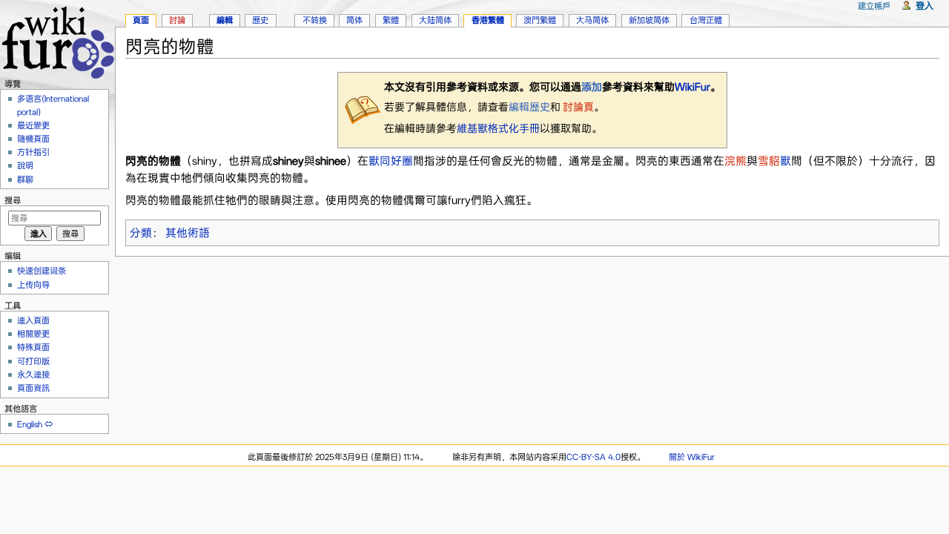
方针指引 (33, 152)
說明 (25, 165)
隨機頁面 (33, 139)
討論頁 (577, 107)
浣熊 (735, 161)
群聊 (25, 179)
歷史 (260, 20)
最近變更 (33, 125)
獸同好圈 (390, 161)
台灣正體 (706, 20)
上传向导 (33, 285)
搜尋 (12, 200)
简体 (354, 20)
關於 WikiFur (692, 457)
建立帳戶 (874, 6)
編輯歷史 (529, 107)
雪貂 (769, 161)
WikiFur (692, 87)
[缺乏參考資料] (362, 109)
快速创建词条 (41, 271)
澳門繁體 (539, 20)
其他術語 (187, 233)
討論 (177, 20)
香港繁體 (488, 20)
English (29, 424)
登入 (924, 5)
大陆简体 (435, 20)
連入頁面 (33, 320)
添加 (591, 87)
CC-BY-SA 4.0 (593, 457)
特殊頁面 (33, 347)
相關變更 (33, 334)
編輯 (224, 20)
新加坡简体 (649, 20)
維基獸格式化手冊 (498, 128)
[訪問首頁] (57, 40)
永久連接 (33, 374)
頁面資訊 (33, 388)
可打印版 (33, 361)
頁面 (141, 20)
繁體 (391, 20)
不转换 (314, 20)
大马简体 (592, 20)
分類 (141, 233)
